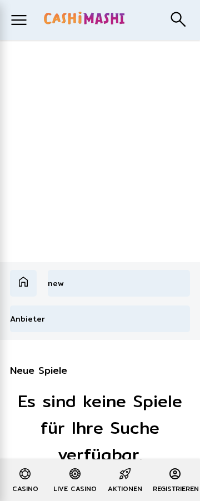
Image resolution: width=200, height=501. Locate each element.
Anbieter (27, 319)
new (56, 283)
